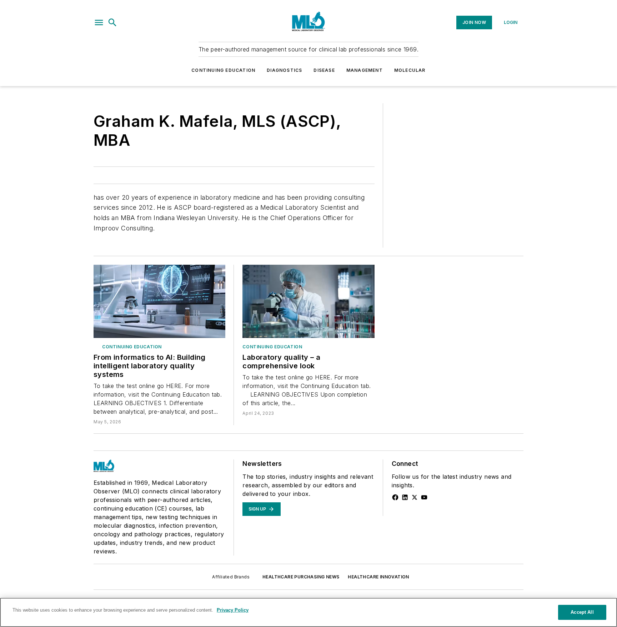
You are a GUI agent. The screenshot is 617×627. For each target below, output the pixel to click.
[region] (308, 612)
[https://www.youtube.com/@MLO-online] (424, 497)
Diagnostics (284, 70)
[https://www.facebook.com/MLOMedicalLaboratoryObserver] (395, 497)
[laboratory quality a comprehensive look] (308, 301)
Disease (324, 70)
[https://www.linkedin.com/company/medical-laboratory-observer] (404, 497)
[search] (112, 22)
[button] (99, 22)
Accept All (582, 612)
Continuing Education (223, 70)
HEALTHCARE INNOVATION (378, 576)
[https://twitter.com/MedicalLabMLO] (414, 497)
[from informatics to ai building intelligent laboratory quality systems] (159, 301)
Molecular (410, 70)
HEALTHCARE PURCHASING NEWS (300, 576)
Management (364, 70)
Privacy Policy (233, 610)
